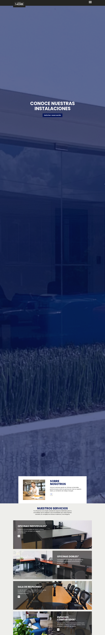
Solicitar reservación (52, 115)
